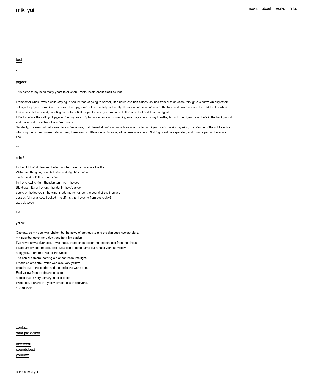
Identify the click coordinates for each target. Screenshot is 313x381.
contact (22, 327)
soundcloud (25, 349)
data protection (28, 332)
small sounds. (114, 92)
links (293, 8)
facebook (23, 343)
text (19, 59)
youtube (22, 354)
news (253, 8)
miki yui (25, 9)
